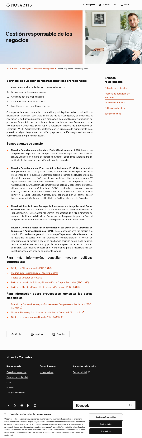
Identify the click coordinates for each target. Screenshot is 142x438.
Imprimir (39, 334)
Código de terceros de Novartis (26, 278)
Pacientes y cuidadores (16, 372)
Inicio (9, 69)
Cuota (18, 334)
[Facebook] (9, 405)
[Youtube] (22, 405)
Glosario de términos (115, 103)
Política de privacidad (115, 108)
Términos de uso (113, 114)
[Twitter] (15, 405)
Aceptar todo (106, 431)
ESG (16, 69)
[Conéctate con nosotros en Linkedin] (28, 405)
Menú (126, 5)
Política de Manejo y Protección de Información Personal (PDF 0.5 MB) (45, 287)
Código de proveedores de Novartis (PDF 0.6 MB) (35, 317)
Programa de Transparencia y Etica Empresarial (34, 273)
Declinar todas (105, 424)
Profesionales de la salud (17, 377)
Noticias (10, 387)
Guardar (61, 334)
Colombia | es (108, 5)
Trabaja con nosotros (16, 393)
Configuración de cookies (106, 417)
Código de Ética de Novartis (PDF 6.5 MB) (31, 268)
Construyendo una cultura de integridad (37, 69)
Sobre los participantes (116, 88)
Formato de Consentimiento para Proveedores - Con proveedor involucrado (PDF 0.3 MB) (51, 306)
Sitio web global (80, 372)
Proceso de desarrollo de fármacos (117, 95)
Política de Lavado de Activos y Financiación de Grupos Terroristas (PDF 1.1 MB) (50, 282)
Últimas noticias (46, 372)
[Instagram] (35, 405)
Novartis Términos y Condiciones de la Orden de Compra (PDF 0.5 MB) (46, 312)
